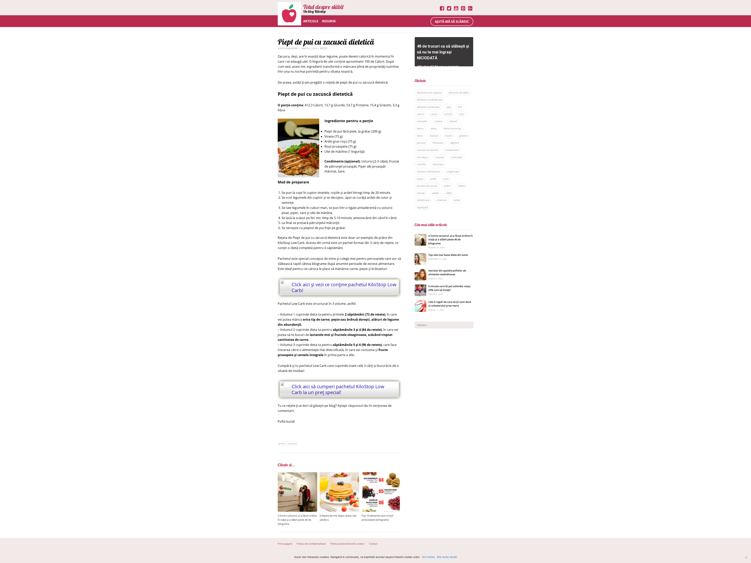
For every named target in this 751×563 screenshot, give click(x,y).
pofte (433, 178)
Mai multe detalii (447, 556)
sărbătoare (423, 200)
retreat (421, 193)
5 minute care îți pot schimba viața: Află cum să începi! (449, 288)
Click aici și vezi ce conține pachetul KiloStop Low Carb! (344, 287)
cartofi (448, 114)
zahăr (457, 200)
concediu (422, 121)
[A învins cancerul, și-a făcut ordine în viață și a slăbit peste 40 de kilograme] (297, 474)
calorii (420, 114)
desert (453, 121)
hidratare (438, 142)
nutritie (421, 164)
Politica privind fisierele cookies (348, 543)
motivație (456, 157)
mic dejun (422, 157)
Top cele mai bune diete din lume (448, 255)
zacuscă (292, 443)
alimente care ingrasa (429, 92)
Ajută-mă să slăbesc (452, 21)
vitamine (442, 200)
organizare (453, 171)
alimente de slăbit (458, 92)
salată (435, 193)
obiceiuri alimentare (428, 171)
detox (420, 128)
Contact (373, 543)
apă (448, 107)
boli (460, 107)
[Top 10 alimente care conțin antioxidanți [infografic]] (381, 474)
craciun (438, 121)
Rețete (323, 48)
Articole (310, 21)
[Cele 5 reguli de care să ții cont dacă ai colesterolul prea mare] (420, 302)
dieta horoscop (452, 128)
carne (434, 114)
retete (461, 186)
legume (454, 142)
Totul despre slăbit (323, 7)
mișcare (439, 157)
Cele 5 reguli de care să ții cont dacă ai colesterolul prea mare (449, 304)
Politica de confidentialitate (311, 543)
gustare (421, 142)
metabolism (452, 150)
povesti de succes (427, 186)
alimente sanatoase (428, 107)
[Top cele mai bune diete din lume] (420, 255)
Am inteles (428, 556)
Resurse (329, 21)
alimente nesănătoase (429, 99)
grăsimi (463, 135)
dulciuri (434, 135)
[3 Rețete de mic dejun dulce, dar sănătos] (339, 474)
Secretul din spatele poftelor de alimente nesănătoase (447, 272)
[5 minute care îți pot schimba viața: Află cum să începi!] (420, 286)
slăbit (449, 193)
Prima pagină (285, 543)
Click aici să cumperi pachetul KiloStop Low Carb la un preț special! (338, 389)
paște (420, 178)
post (446, 178)
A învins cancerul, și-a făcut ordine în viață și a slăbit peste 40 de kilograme (297, 520)
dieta (434, 128)
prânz (282, 443)
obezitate (437, 164)
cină (461, 114)
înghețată (422, 207)
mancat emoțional (427, 150)
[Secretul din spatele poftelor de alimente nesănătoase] (420, 271)
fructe (448, 135)
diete (420, 135)
